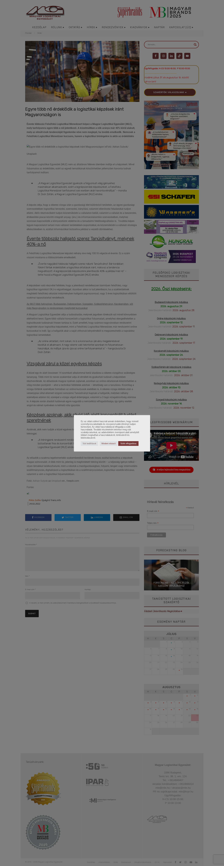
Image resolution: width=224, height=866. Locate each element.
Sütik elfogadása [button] (128, 443)
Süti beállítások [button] (89, 443)
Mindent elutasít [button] (108, 443)
